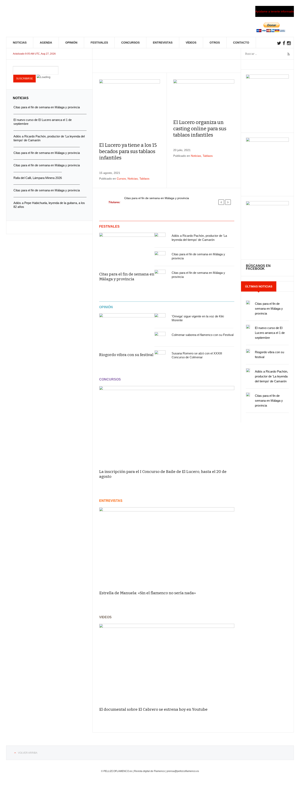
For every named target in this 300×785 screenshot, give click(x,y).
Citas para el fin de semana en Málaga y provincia (156, 198)
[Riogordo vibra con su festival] (126, 330)
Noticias (20, 42)
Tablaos (144, 178)
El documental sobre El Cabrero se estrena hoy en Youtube (153, 709)
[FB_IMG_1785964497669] (267, 140)
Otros (215, 42)
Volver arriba (27, 752)
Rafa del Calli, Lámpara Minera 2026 (37, 178)
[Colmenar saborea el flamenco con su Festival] (160, 337)
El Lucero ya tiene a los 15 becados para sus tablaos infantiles (128, 151)
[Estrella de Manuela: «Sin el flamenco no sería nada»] (166, 547)
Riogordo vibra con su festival (126, 354)
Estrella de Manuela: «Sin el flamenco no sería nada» (147, 593)
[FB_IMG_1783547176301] (267, 204)
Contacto (241, 42)
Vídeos (191, 42)
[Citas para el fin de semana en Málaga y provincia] (126, 249)
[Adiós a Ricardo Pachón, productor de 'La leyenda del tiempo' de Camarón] (160, 238)
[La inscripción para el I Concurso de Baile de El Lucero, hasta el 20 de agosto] (166, 426)
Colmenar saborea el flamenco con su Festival (202, 335)
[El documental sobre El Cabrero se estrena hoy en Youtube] (166, 663)
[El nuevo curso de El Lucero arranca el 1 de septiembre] (248, 327)
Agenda (46, 42)
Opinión (71, 42)
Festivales (99, 42)
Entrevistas (162, 42)
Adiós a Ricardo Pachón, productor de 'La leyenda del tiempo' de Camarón (271, 376)
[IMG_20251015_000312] (267, 77)
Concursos (130, 42)
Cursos (121, 178)
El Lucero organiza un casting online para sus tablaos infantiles (199, 129)
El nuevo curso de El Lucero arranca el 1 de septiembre (270, 332)
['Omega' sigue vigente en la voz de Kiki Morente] (160, 318)
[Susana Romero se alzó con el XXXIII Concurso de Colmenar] (160, 355)
